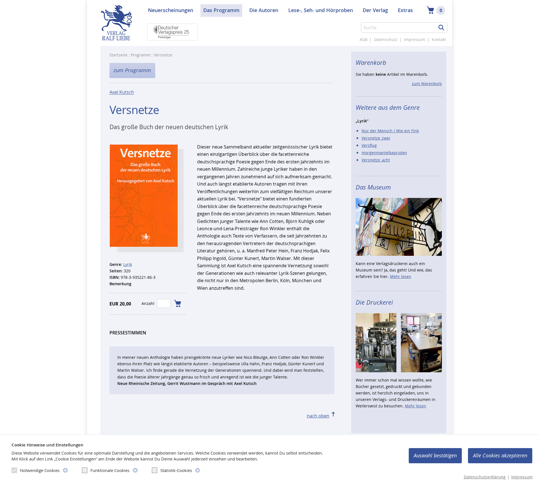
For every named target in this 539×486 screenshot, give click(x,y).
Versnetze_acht (376, 160)
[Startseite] (116, 26)
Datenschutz (386, 39)
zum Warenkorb (427, 83)
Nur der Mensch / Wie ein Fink (390, 130)
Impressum (414, 39)
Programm (140, 55)
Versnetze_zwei (376, 138)
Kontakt (439, 39)
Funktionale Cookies (109, 470)
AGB (363, 39)
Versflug (369, 145)
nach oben (318, 416)
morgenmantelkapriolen (384, 152)
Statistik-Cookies (176, 470)
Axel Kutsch (121, 92)
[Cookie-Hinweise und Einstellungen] (65, 470)
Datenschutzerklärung (485, 477)
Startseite (118, 55)
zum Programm (132, 70)
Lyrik (127, 264)
